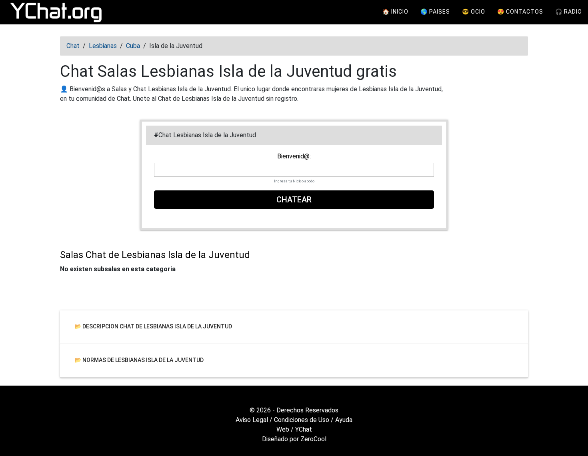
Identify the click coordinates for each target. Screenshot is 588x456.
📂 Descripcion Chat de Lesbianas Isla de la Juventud (153, 326)
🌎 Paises (435, 11)
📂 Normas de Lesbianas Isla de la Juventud (139, 359)
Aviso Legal (252, 420)
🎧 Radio (568, 11)
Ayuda (343, 420)
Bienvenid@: (294, 156)
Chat (73, 46)
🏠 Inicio (395, 11)
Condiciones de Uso (301, 420)
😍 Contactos (520, 11)
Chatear (294, 199)
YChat (303, 429)
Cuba (133, 46)
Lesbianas (103, 46)
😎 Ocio (473, 11)
